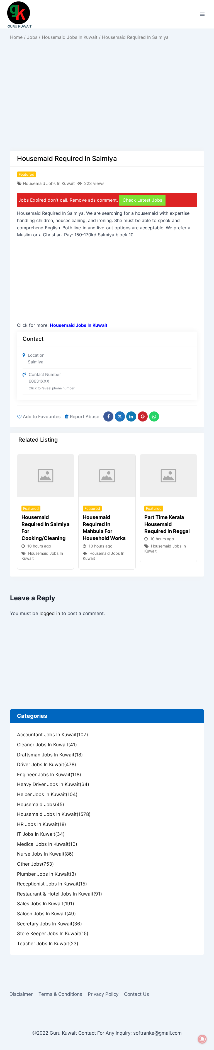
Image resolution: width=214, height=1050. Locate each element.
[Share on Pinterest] (143, 416)
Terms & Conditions (60, 994)
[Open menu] (202, 14)
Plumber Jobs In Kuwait (46, 874)
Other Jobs (35, 864)
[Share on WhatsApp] (154, 416)
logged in (50, 613)
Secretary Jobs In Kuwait (49, 924)
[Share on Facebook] (108, 416)
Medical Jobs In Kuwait (47, 844)
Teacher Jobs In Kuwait (47, 943)
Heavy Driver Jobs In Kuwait (53, 784)
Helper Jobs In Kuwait (47, 794)
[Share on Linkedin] (131, 416)
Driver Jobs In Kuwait (46, 764)
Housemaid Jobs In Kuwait (70, 37)
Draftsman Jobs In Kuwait (50, 755)
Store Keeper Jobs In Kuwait (52, 933)
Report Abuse (84, 416)
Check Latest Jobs (142, 200)
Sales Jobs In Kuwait (45, 903)
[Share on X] (120, 416)
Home (16, 37)
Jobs (32, 37)
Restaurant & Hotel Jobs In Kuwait (59, 894)
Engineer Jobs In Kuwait (49, 774)
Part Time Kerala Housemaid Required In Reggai (167, 524)
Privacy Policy (103, 994)
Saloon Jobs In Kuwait (46, 913)
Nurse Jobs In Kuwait (45, 854)
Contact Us (136, 994)
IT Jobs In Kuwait (41, 834)
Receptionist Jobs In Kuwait (52, 884)
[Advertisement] (107, 110)
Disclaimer (21, 994)
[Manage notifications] (202, 1039)
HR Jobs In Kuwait (41, 824)
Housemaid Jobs (40, 804)
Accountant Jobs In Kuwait (52, 734)
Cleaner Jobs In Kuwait (47, 744)
